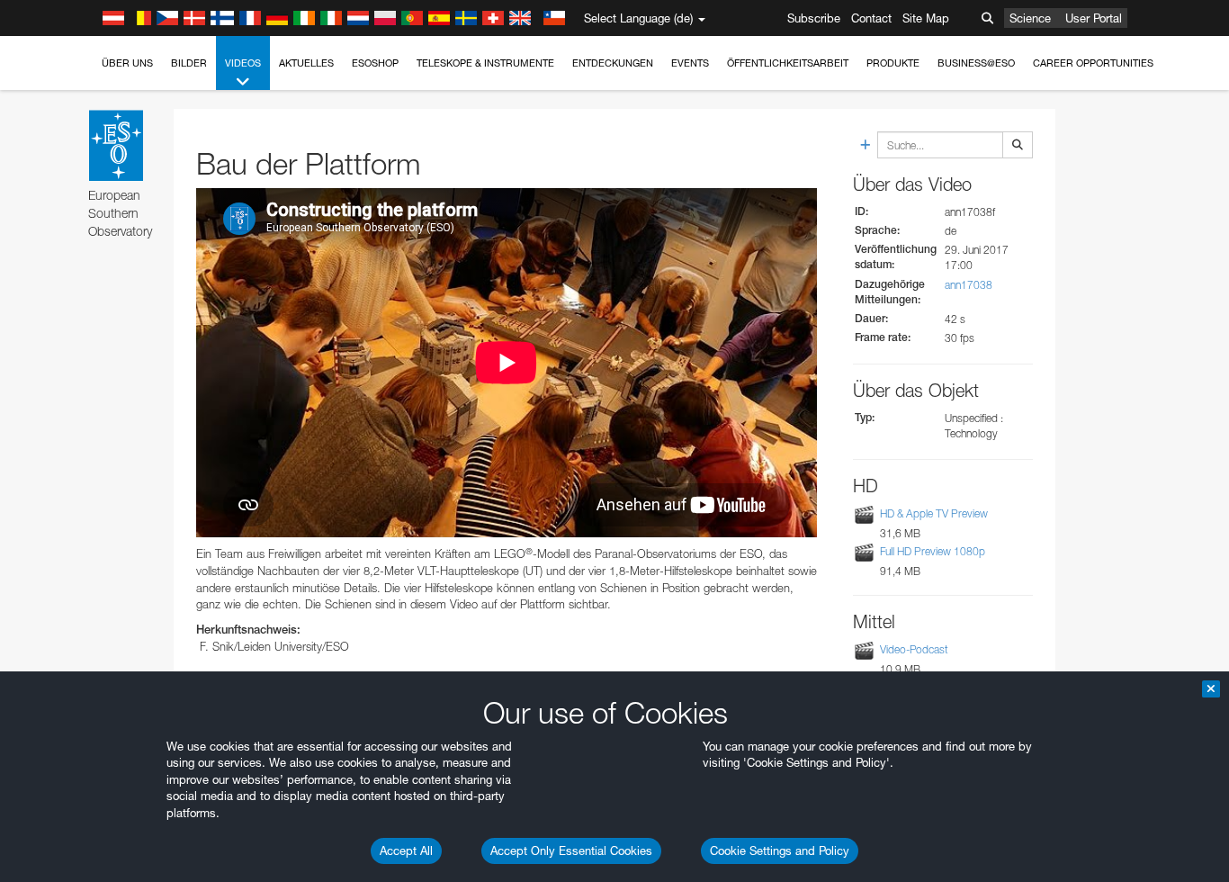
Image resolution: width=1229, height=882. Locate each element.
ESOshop (375, 63)
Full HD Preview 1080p (932, 551)
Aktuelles (306, 63)
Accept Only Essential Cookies (571, 850)
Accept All (406, 850)
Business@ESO (976, 63)
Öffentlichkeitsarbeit (787, 63)
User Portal (1093, 18)
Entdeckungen (612, 63)
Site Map (925, 18)
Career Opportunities (1093, 63)
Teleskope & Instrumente (485, 63)
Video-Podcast (914, 649)
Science (1030, 18)
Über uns (127, 63)
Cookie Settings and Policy (779, 850)
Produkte (893, 63)
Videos (243, 63)
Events (690, 63)
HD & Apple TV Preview (934, 514)
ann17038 (968, 285)
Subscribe (813, 18)
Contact (871, 18)
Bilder (189, 63)
